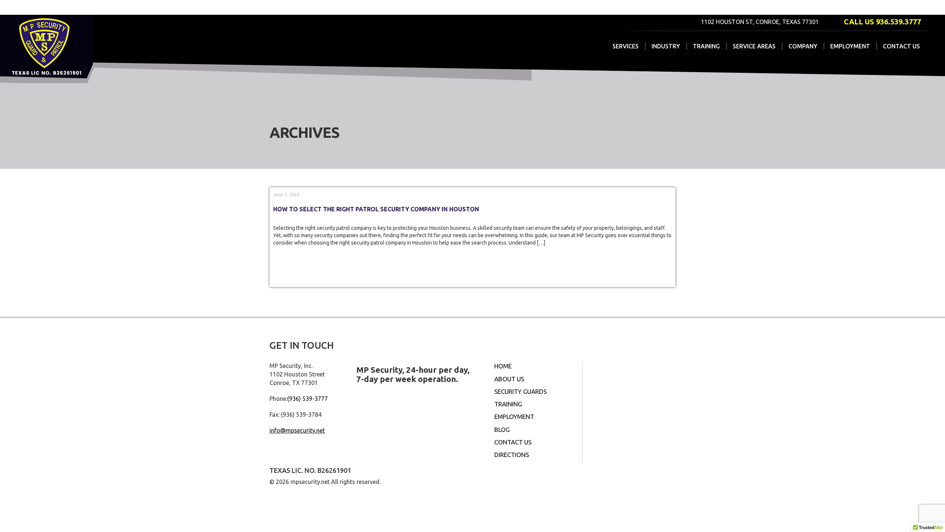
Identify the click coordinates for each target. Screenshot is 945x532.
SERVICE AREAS (754, 46)
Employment (514, 416)
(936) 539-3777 (307, 398)
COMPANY (802, 46)
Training (508, 403)
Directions (511, 454)
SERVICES (625, 46)
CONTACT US (901, 46)
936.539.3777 (898, 21)
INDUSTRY (666, 46)
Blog (502, 429)
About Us (509, 378)
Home (503, 365)
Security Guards (520, 391)
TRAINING (706, 46)
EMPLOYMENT (850, 46)
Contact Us (513, 442)
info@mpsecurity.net (297, 430)
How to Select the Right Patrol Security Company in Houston (376, 209)
